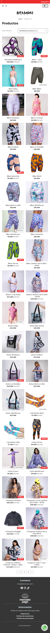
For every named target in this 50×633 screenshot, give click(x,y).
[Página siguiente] (31, 572)
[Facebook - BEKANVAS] (22, 588)
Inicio (20, 19)
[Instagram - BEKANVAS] (25, 588)
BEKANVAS (27, 626)
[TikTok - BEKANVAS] (28, 588)
